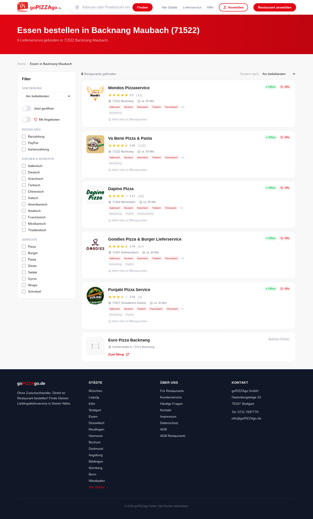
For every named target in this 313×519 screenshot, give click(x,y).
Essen (93, 416)
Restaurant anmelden (274, 7)
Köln (92, 403)
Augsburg (96, 455)
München (95, 391)
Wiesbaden (97, 481)
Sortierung (32, 88)
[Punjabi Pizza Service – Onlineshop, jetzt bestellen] (189, 305)
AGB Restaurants (172, 436)
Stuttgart (95, 410)
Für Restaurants (172, 391)
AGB (163, 429)
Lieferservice (192, 7)
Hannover (96, 436)
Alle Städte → (98, 487)
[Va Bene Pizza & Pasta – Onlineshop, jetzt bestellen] (189, 154)
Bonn (92, 474)
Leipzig (94, 397)
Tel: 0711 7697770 (245, 412)
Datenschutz (169, 423)
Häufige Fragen (171, 403)
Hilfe (210, 7)
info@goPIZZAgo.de (246, 418)
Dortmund (96, 448)
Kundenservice (171, 397)
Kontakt (165, 410)
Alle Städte (169, 7)
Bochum (95, 442)
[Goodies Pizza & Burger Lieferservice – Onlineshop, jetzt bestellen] (189, 255)
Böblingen (96, 461)
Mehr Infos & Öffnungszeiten (129, 119)
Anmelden (236, 7)
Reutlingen (96, 429)
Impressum (168, 416)
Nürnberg (95, 468)
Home (21, 64)
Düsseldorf (96, 423)
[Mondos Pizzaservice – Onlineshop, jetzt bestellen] (189, 103)
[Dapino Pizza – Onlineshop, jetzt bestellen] (189, 204)
